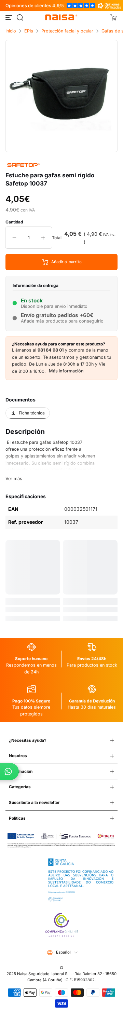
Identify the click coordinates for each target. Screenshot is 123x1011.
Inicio (10, 30)
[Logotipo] (61, 17)
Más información (66, 370)
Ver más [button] (13, 478)
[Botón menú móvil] (9, 17)
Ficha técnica (32, 412)
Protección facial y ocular (67, 30)
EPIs (28, 30)
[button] (20, 17)
